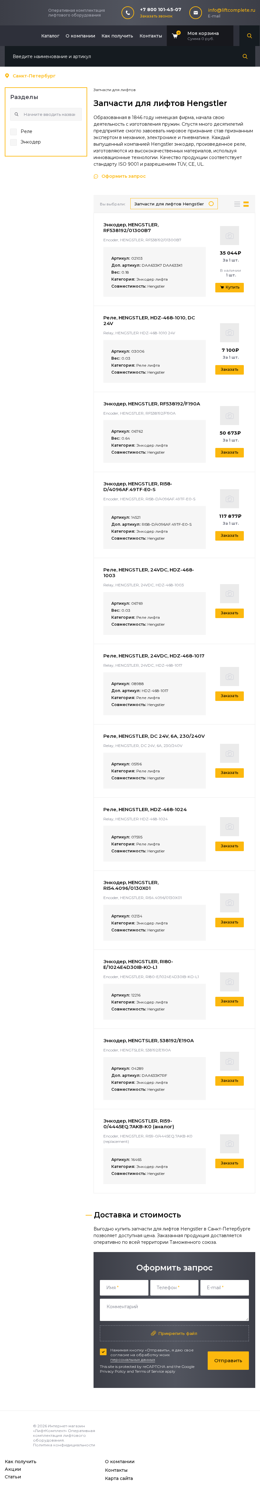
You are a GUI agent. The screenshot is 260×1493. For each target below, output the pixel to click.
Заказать (229, 369)
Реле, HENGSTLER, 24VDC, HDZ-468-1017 (154, 656)
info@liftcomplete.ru (231, 10)
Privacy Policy (113, 1371)
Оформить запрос (123, 176)
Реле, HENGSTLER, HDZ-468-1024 (145, 809)
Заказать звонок (156, 16)
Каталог (50, 36)
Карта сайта (119, 1478)
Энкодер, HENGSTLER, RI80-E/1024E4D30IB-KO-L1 (138, 964)
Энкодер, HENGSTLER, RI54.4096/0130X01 (131, 885)
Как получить (117, 36)
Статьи (13, 1477)
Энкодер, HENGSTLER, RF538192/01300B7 (131, 227)
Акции (13, 1469)
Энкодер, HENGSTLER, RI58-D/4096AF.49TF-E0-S (137, 486)
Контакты (151, 36)
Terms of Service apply (155, 1371)
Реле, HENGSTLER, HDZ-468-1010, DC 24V (149, 320)
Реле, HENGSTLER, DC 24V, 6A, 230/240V (154, 736)
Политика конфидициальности (64, 1445)
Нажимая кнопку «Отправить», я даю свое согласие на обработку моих (152, 1355)
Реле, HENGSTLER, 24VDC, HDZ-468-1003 (148, 572)
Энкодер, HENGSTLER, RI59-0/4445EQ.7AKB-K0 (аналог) (138, 1124)
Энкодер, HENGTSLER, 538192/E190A (148, 1040)
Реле (26, 131)
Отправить (228, 1360)
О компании (80, 36)
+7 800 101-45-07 (160, 9)
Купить (232, 287)
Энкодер (31, 142)
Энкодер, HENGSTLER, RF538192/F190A (151, 404)
